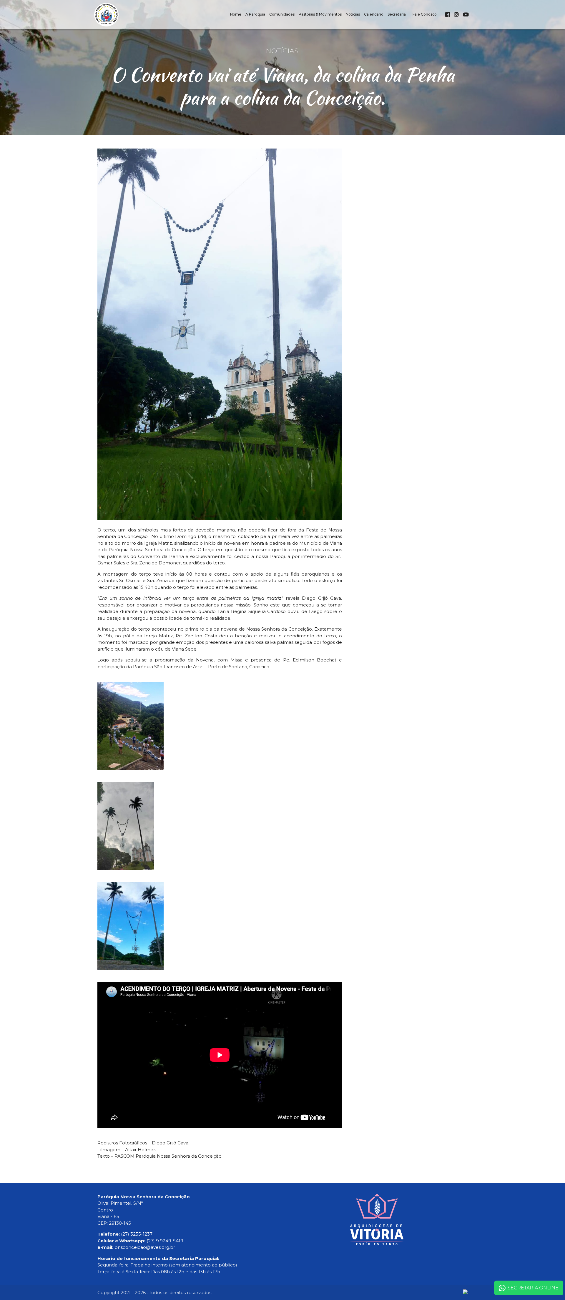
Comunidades (282, 14)
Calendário (373, 14)
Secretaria (397, 14)
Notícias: (283, 51)
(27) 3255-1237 (136, 1234)
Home (235, 14)
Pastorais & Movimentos (320, 14)
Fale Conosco (425, 14)
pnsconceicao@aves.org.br (144, 1247)
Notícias (353, 14)
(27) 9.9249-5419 (165, 1241)
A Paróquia (255, 14)
